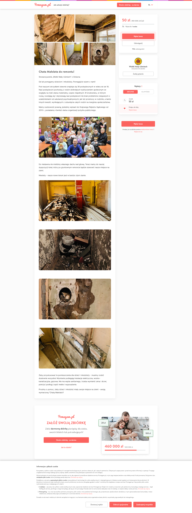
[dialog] (96, 487)
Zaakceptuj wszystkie (144, 504)
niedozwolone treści (147, 129)
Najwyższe (145, 92)
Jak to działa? (66, 447)
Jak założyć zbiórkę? (61, 5)
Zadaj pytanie (138, 74)
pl (149, 5)
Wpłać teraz (138, 36)
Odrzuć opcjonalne (120, 504)
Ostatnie (130, 92)
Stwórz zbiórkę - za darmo (129, 5)
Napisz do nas (138, 132)
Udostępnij (138, 43)
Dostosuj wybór (97, 504)
